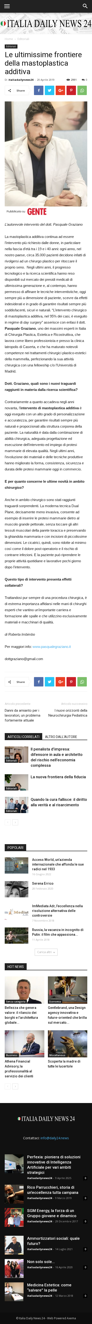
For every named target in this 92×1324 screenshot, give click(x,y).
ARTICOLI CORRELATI (23, 737)
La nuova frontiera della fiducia (58, 776)
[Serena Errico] (16, 889)
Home (9, 39)
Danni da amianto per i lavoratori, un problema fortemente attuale (22, 715)
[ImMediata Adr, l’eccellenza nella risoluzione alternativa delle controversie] (16, 912)
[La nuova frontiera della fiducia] (16, 782)
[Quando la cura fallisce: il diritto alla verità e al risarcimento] (16, 805)
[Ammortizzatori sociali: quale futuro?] (14, 1245)
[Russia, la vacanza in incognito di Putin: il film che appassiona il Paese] (16, 935)
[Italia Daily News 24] (46, 23)
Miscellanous (57, 1055)
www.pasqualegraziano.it (52, 647)
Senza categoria (15, 1001)
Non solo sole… (41, 1261)
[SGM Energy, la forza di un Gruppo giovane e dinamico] (14, 1217)
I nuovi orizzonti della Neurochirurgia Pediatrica (67, 713)
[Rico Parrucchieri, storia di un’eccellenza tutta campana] (14, 1194)
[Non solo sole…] (14, 1268)
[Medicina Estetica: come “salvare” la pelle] (14, 1291)
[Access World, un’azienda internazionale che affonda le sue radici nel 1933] (16, 865)
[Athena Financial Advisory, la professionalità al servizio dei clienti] (24, 1043)
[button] (85, 6)
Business (11, 1055)
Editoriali (23, 39)
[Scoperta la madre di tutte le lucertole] (68, 1043)
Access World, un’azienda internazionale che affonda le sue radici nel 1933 (58, 864)
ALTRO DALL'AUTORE (61, 737)
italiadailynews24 (20, 79)
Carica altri (44, 952)
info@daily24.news (55, 1138)
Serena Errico (43, 883)
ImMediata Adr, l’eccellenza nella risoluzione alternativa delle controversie (57, 910)
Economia (55, 1001)
